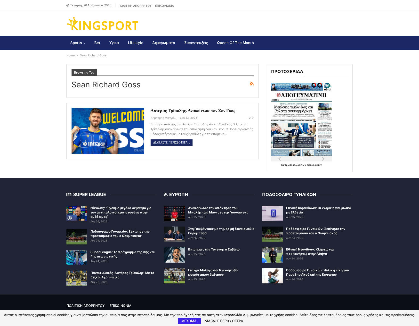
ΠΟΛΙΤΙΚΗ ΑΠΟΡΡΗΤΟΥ (135, 6)
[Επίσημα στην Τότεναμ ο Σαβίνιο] (174, 255)
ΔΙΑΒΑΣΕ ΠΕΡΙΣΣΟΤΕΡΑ (224, 321)
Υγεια (114, 42)
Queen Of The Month (235, 42)
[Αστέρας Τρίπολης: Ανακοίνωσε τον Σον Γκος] (108, 131)
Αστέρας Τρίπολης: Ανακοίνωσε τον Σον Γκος (193, 110)
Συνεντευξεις (196, 42)
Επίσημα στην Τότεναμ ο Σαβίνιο (214, 249)
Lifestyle (135, 42)
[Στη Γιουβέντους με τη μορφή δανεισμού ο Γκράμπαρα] (174, 234)
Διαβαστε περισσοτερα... (171, 142)
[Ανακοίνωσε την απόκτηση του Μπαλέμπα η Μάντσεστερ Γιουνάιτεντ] (174, 213)
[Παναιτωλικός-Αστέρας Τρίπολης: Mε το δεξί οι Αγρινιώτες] (76, 278)
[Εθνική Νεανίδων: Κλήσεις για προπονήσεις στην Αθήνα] (272, 255)
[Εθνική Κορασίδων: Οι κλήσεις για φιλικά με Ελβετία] (272, 213)
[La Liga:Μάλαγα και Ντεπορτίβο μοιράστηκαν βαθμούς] (174, 275)
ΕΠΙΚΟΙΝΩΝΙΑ (164, 6)
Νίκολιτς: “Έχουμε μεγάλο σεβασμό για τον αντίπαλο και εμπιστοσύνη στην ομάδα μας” (120, 212)
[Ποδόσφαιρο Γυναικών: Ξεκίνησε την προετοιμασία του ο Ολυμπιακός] (76, 237)
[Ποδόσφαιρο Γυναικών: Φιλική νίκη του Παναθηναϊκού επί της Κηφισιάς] (272, 275)
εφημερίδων (314, 164)
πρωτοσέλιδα (292, 164)
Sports (76, 42)
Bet (97, 42)
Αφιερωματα (163, 42)
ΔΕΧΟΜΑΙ (190, 321)
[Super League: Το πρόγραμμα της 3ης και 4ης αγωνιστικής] (76, 257)
